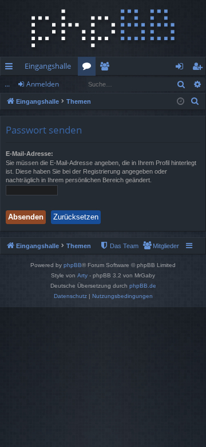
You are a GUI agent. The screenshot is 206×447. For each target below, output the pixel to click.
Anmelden (42, 84)
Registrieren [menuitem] (199, 68)
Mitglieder (106, 68)
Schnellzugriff (11, 68)
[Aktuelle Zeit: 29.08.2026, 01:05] (180, 101)
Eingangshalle (48, 66)
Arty (82, 275)
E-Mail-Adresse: (29, 153)
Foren (89, 68)
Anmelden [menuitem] (181, 68)
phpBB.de (142, 286)
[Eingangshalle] (103, 28)
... (7, 84)
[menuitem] (195, 101)
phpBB (73, 265)
